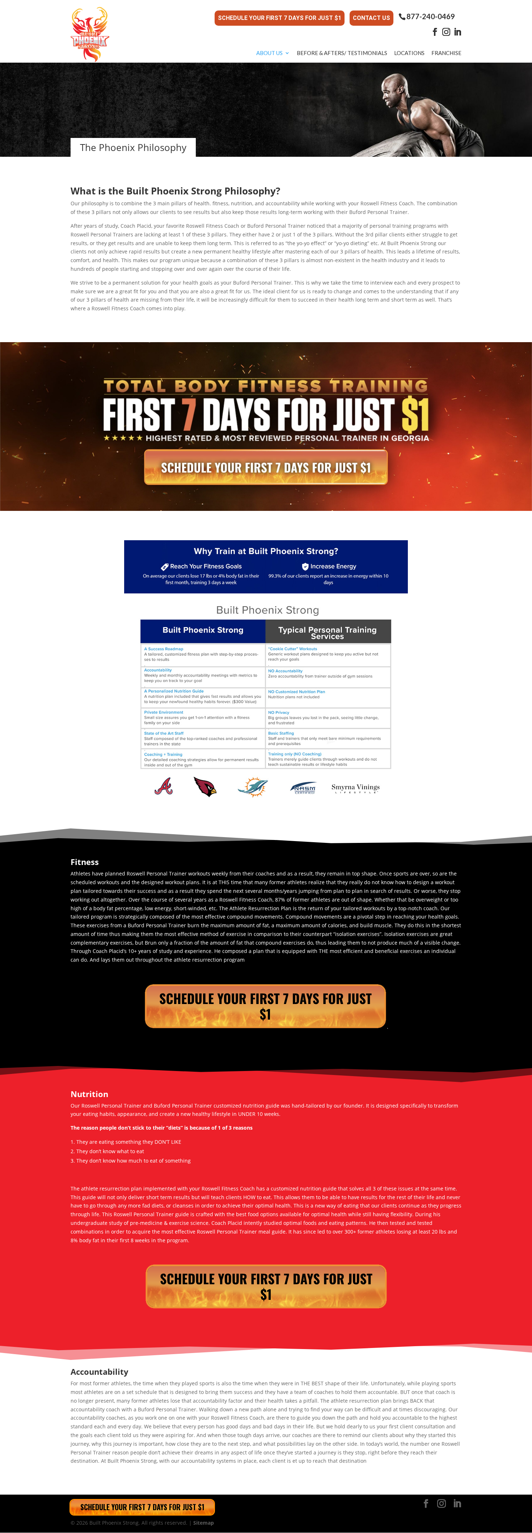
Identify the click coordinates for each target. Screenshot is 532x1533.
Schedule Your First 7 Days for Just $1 (279, 17)
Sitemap (203, 1523)
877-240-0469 (430, 16)
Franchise (446, 52)
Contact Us (371, 17)
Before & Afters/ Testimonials (342, 52)
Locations (409, 52)
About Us (269, 52)
